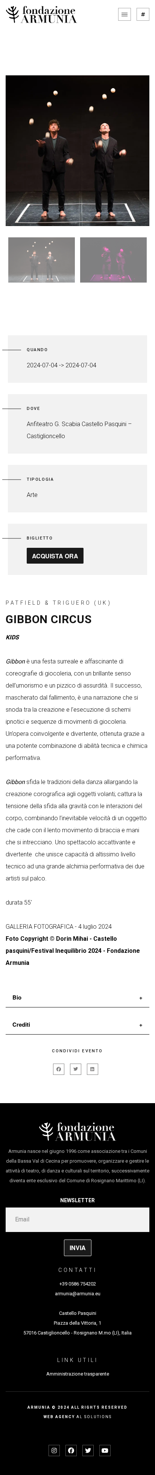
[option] (77, 150)
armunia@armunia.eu (77, 1293)
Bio (16, 997)
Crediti (21, 1024)
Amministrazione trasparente (77, 1374)
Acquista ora (55, 556)
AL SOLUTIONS (94, 1417)
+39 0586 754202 (77, 1284)
